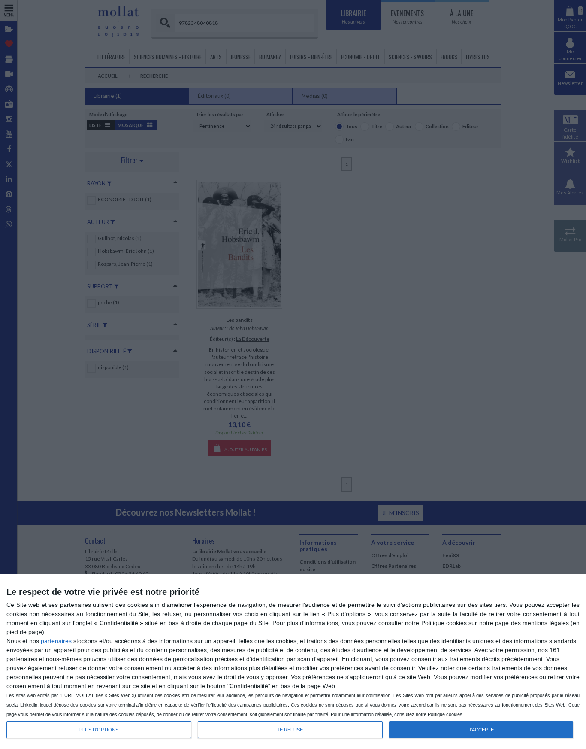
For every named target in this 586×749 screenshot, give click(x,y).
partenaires (56, 641)
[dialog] (293, 662)
